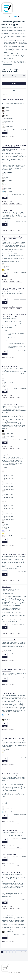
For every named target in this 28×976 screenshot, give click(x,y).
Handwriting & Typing (22, 439)
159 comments (16, 856)
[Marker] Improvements (9, 693)
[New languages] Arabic (9, 915)
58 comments (16, 757)
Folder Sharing (6, 587)
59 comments (23, 538)
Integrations (23, 221)
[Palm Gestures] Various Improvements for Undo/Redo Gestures (14, 315)
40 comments (16, 299)
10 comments (14, 677)
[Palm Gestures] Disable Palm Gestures (14, 554)
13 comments (16, 814)
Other (25, 350)
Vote (5, 133)
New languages (23, 838)
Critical (19, 139)
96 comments (16, 272)
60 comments (15, 194)
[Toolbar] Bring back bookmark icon (13, 100)
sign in (15, 16)
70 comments (14, 439)
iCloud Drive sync (7, 210)
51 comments (16, 934)
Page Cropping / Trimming (10, 773)
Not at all (5, 139)
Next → (3, 954)
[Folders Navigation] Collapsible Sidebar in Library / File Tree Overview (14, 146)
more (19, 261)
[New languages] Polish (9, 854)
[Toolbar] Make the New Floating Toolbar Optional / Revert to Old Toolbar (12, 238)
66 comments (15, 624)
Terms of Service (16, 972)
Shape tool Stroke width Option (11, 872)
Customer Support (7, 64)
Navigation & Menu (22, 194)
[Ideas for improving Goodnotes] (7, 8)
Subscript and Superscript (10, 366)
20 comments (14, 722)
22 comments (15, 653)
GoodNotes (10, 972)
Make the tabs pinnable (9, 640)
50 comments (16, 388)
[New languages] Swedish (9, 830)
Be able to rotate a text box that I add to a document (13, 670)
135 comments (16, 129)
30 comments (17, 221)
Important (12, 139)
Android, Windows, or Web (7, 33)
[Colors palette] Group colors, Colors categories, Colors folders (13, 288)
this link (22, 33)
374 (21, 951)
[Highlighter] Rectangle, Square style (13, 738)
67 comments (20, 350)
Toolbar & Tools (23, 129)
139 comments (16, 838)
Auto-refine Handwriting (9, 404)
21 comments (23, 899)
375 (25, 951)
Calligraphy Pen (6, 455)
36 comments (20, 571)
